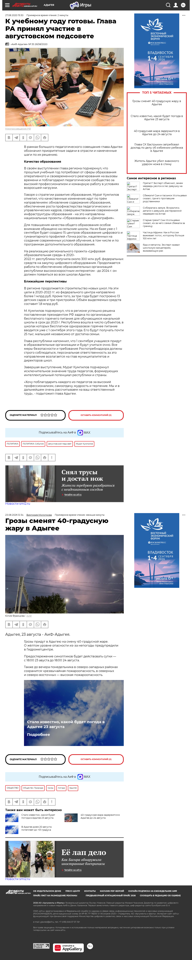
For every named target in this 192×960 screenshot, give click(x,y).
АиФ (29, 615)
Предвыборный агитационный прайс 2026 (111, 895)
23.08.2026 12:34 (14, 514)
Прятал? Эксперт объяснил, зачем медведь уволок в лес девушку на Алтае (163, 186)
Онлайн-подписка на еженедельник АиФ (152, 891)
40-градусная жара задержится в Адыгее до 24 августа (157, 133)
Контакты (90, 891)
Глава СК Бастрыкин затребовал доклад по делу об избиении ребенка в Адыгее (157, 148)
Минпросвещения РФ (18, 128)
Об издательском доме (47, 891)
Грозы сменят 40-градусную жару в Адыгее (156, 103)
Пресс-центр (72, 891)
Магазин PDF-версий (112, 891)
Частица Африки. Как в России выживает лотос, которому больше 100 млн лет (163, 235)
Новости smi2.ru (17, 503)
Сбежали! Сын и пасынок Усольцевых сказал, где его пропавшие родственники (165, 198)
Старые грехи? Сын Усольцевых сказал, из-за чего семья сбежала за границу (164, 223)
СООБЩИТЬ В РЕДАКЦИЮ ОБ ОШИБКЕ (160, 895)
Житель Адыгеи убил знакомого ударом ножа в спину (156, 162)
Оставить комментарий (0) (96, 415)
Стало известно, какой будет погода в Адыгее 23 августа (157, 118)
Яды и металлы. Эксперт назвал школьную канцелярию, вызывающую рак (161, 247)
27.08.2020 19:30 (14, 15)
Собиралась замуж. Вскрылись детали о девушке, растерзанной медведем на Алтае (162, 210)
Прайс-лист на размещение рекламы (55, 895)
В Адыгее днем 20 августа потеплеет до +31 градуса (36, 828)
